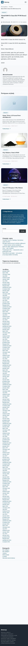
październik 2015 (7, 482)
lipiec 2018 (5, 428)
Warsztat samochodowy (9, 558)
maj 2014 (5, 509)
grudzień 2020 (6, 381)
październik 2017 (7, 443)
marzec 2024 (6, 318)
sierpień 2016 (6, 465)
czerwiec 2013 (6, 527)
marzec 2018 (6, 435)
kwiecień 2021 (6, 375)
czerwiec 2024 (6, 313)
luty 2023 (5, 339)
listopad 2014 (6, 499)
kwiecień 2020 (6, 394)
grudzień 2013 (6, 517)
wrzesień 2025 (6, 289)
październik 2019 (7, 404)
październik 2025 (7, 287)
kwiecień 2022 (6, 355)
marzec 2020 (6, 396)
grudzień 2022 (6, 342)
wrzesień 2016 (6, 464)
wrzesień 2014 (6, 503)
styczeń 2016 (6, 477)
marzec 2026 (6, 279)
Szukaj (4, 228)
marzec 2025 (6, 298)
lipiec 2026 (5, 272)
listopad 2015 (6, 480)
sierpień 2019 (6, 407)
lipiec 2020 (5, 389)
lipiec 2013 (5, 525)
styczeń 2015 (6, 496)
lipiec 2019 (5, 409)
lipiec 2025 (5, 292)
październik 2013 (7, 520)
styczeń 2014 (6, 516)
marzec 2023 (6, 337)
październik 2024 (7, 307)
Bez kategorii (6, 550)
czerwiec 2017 (6, 449)
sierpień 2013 (6, 524)
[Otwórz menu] (25, 2)
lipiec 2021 (5, 370)
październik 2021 (7, 365)
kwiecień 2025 (6, 297)
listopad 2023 (6, 324)
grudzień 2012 (6, 537)
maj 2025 (5, 295)
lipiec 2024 (5, 311)
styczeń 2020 (6, 399)
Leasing (4, 553)
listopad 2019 (6, 402)
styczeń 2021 (6, 379)
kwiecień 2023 (6, 336)
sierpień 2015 (6, 485)
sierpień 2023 (6, 329)
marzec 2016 (6, 473)
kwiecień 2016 (6, 472)
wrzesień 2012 (6, 541)
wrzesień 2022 (6, 347)
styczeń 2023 (6, 341)
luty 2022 (5, 358)
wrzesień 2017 (6, 444)
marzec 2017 (6, 454)
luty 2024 (5, 319)
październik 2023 (7, 326)
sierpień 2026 (6, 271)
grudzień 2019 (6, 400)
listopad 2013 (6, 519)
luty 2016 (5, 475)
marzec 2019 (6, 415)
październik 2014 (7, 501)
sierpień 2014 (6, 504)
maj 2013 (5, 529)
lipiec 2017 (5, 447)
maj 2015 (5, 490)
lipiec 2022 (5, 350)
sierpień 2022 (6, 349)
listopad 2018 (6, 422)
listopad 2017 (6, 441)
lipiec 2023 (5, 331)
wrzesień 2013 (6, 522)
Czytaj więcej (6, 128)
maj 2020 (5, 392)
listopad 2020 (6, 383)
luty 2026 (5, 281)
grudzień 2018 (6, 420)
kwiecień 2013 (6, 530)
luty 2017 (5, 456)
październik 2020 (7, 384)
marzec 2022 (6, 357)
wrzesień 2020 (6, 386)
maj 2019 (5, 412)
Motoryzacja (6, 554)
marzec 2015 (6, 493)
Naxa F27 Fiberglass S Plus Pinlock (13, 188)
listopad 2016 (6, 460)
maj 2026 (5, 276)
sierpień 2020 (6, 388)
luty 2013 (5, 533)
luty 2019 (5, 417)
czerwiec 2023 (6, 332)
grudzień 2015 (6, 478)
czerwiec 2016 (6, 469)
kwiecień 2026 (6, 277)
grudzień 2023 (6, 323)
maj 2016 (5, 470)
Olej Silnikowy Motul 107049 (11, 153)
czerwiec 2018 (6, 430)
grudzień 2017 (6, 439)
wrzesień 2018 (6, 425)
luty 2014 (5, 514)
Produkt (4, 12)
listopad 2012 (6, 538)
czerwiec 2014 (6, 507)
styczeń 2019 (6, 418)
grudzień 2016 (6, 459)
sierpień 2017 (6, 446)
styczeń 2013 (6, 535)
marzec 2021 (6, 376)
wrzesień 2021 (6, 366)
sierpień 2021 (6, 368)
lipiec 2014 (5, 506)
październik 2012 (7, 540)
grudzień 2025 (6, 284)
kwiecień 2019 (6, 413)
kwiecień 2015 (6, 491)
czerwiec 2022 (6, 352)
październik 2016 (7, 462)
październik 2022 (7, 345)
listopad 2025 (6, 285)
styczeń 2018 (6, 438)
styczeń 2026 (6, 282)
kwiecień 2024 (6, 316)
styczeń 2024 (6, 321)
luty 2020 (5, 397)
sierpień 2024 (6, 310)
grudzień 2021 (6, 362)
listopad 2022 (6, 344)
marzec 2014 (6, 512)
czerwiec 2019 (6, 410)
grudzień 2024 (6, 303)
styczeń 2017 (6, 457)
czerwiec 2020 (6, 391)
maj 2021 (5, 373)
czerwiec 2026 (6, 274)
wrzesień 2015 (6, 483)
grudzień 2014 (6, 498)
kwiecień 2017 (6, 452)
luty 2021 (5, 378)
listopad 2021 (6, 363)
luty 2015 (5, 494)
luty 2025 (5, 300)
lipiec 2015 (5, 486)
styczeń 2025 (6, 302)
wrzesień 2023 (6, 328)
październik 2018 (7, 423)
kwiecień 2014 (6, 511)
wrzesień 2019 (6, 405)
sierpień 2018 (6, 426)
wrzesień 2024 (6, 308)
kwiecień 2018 (6, 433)
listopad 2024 (6, 305)
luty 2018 (5, 436)
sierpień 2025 (6, 290)
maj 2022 (5, 353)
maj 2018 (5, 431)
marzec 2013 (6, 532)
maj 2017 (5, 451)
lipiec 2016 (5, 467)
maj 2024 (5, 315)
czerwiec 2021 (6, 371)
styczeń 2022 (6, 360)
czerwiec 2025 (6, 294)
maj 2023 (5, 334)
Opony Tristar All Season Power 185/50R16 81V (12, 116)
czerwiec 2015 (6, 488)
